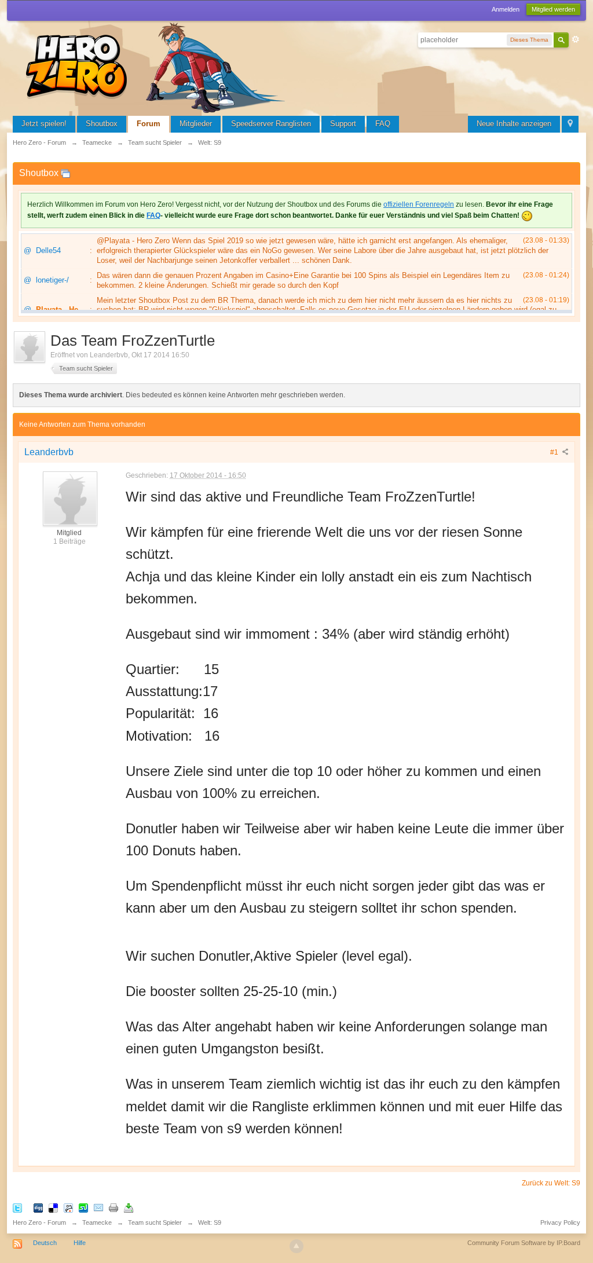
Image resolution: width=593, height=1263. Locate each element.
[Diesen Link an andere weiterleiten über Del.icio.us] (53, 1207)
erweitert (575, 39)
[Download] (128, 1207)
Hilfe (80, 1242)
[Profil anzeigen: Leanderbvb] (69, 498)
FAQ (382, 123)
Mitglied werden (553, 9)
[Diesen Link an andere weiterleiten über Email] (98, 1207)
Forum (148, 123)
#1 (555, 452)
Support (343, 123)
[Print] (113, 1207)
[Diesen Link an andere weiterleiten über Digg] (38, 1207)
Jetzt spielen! (44, 123)
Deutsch (45, 1242)
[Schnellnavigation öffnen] (570, 124)
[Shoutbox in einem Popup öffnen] (65, 173)
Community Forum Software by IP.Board (523, 1242)
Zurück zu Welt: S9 (551, 1183)
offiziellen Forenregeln (418, 204)
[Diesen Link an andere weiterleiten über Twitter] (17, 1207)
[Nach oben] (296, 1246)
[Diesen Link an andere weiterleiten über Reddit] (68, 1207)
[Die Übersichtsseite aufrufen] (157, 66)
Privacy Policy (560, 1222)
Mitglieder (196, 123)
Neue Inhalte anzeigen (514, 123)
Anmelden (505, 9)
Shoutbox (102, 123)
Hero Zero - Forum (39, 1222)
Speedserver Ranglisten (271, 123)
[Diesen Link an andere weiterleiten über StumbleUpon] (83, 1207)
